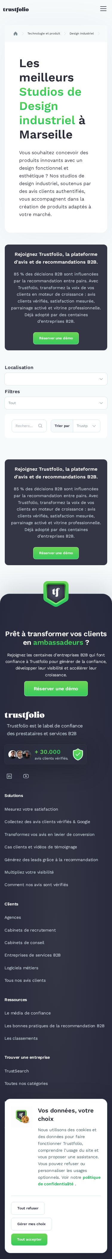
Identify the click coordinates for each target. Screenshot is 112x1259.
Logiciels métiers (21, 967)
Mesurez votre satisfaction (31, 809)
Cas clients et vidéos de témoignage (40, 846)
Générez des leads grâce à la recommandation (51, 859)
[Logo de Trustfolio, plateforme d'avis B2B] (16, 9)
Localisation (19, 367)
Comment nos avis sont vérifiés (36, 884)
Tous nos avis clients (25, 980)
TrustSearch (16, 1071)
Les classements (21, 1038)
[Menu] (103, 9)
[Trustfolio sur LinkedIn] (9, 776)
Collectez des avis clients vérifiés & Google (47, 821)
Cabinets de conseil (24, 942)
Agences (12, 917)
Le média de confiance (27, 1013)
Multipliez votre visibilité (29, 872)
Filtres (12, 391)
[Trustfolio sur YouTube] (26, 776)
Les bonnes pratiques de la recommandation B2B (54, 1025)
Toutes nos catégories (26, 1083)
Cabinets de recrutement (30, 930)
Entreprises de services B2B (32, 955)
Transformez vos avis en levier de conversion (49, 834)
